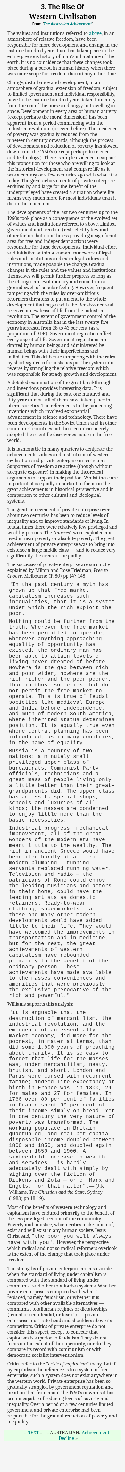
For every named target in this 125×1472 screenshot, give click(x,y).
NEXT (33, 1432)
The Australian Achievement (68, 24)
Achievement (95, 1432)
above (95, 33)
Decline (66, 1438)
